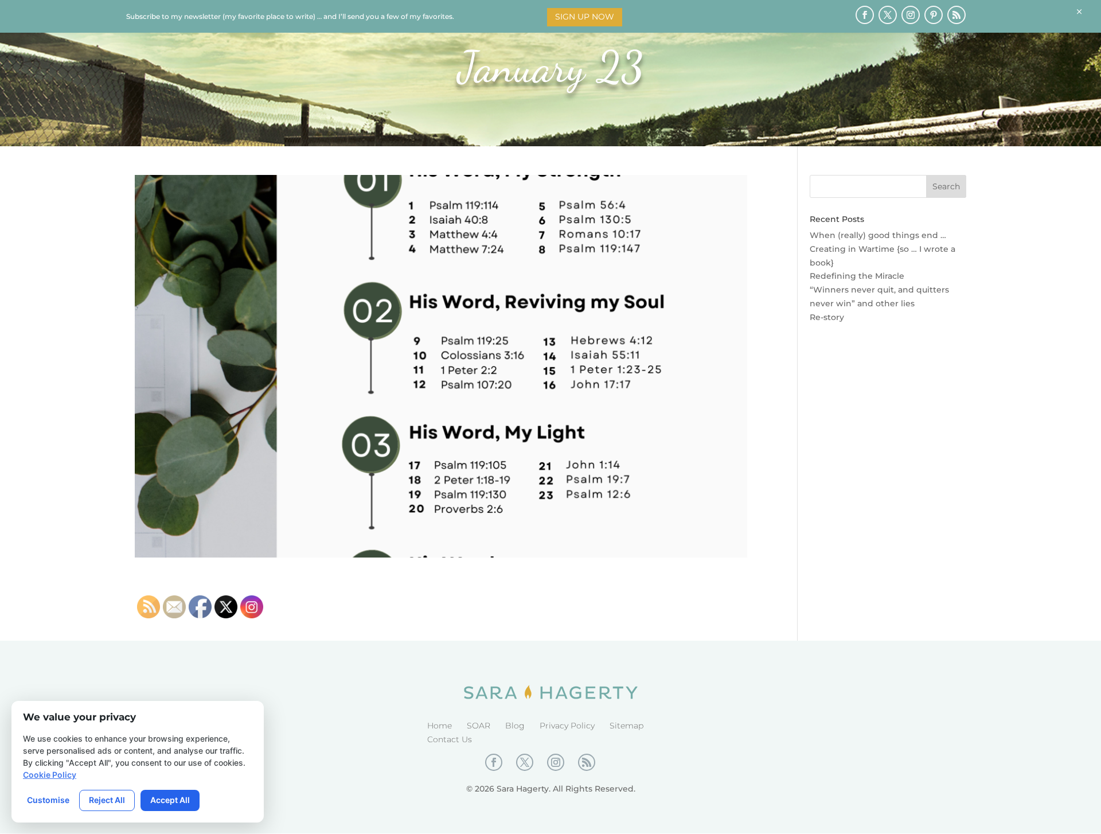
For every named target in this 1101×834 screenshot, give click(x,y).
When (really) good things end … (878, 235)
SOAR (478, 725)
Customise (48, 800)
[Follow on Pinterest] (933, 15)
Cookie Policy (49, 775)
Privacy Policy (567, 725)
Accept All (170, 800)
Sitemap (626, 725)
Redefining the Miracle (857, 276)
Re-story (827, 317)
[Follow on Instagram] (910, 15)
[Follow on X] (888, 15)
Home (439, 725)
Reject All (107, 800)
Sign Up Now (584, 16)
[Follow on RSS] (956, 15)
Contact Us (449, 739)
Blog (515, 725)
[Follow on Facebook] (865, 15)
